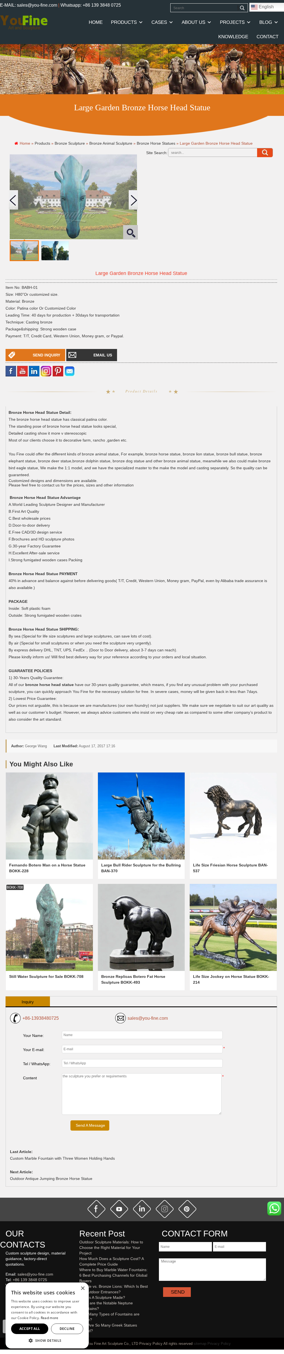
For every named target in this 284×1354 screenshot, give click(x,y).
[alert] (47, 1315)
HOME (96, 22)
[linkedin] (34, 370)
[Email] (69, 370)
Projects (232, 22)
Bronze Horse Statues (156, 143)
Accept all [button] (29, 1328)
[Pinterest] (58, 370)
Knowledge (233, 36)
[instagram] (165, 1209)
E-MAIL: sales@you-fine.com (28, 5)
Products (124, 22)
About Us (193, 22)
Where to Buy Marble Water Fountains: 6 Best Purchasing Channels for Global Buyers (113, 1275)
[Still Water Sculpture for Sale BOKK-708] (49, 927)
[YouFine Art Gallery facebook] (4, 1305)
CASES (159, 22)
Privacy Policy (219, 1344)
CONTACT (267, 36)
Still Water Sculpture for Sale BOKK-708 (46, 976)
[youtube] (22, 370)
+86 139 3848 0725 (30, 1279)
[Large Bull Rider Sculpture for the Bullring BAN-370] (141, 816)
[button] (47, 1340)
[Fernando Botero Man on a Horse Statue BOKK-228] (49, 816)
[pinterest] (187, 1209)
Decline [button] (67, 1328)
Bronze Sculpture (70, 143)
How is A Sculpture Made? (102, 1297)
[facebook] (11, 370)
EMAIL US (102, 355)
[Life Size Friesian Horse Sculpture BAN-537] (233, 816)
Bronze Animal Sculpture (110, 143)
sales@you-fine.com (148, 1018)
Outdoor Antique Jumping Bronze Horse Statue (51, 1178)
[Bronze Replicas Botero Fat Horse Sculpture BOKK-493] (141, 927)
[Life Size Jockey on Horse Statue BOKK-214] (233, 927)
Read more (50, 1317)
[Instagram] (46, 370)
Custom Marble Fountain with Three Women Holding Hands (62, 1158)
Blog (265, 22)
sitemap (200, 1344)
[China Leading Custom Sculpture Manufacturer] (23, 22)
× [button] (82, 1288)
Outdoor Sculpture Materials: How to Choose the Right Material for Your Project (111, 1247)
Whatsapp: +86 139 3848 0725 (90, 5)
